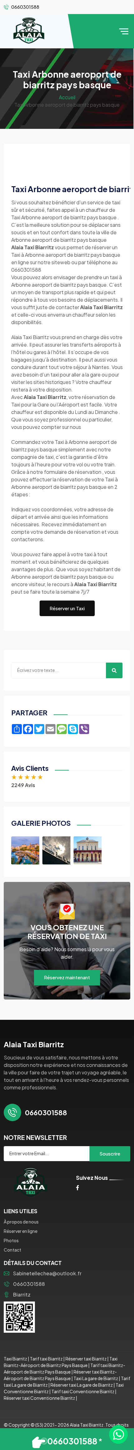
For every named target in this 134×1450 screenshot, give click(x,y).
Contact (12, 1250)
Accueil (67, 97)
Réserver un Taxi (67, 608)
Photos (11, 1240)
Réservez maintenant (67, 977)
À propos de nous (21, 1221)
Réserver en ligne (20, 1231)
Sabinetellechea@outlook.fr (47, 1273)
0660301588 (29, 1284)
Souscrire (109, 1153)
